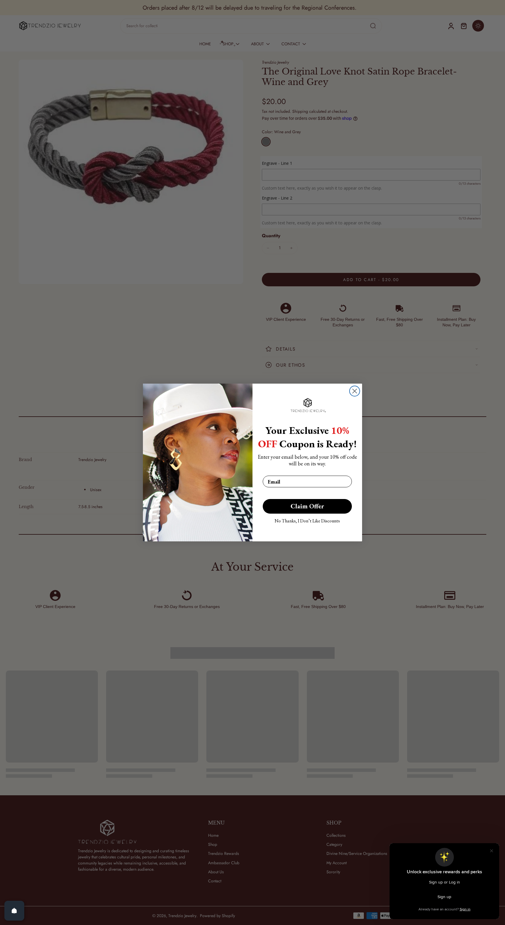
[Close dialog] (355, 391)
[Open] (14, 911)
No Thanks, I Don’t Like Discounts (307, 521)
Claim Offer (307, 506)
